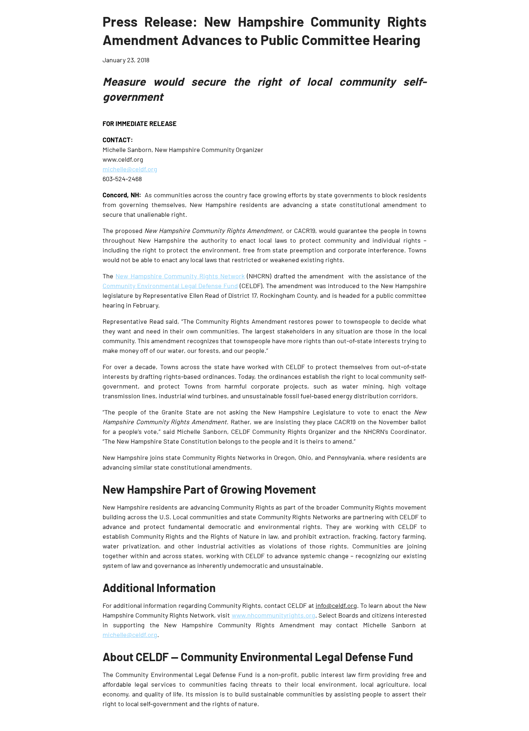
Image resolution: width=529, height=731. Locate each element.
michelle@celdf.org (130, 168)
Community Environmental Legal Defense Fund (170, 285)
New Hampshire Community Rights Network (180, 275)
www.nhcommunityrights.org (273, 614)
